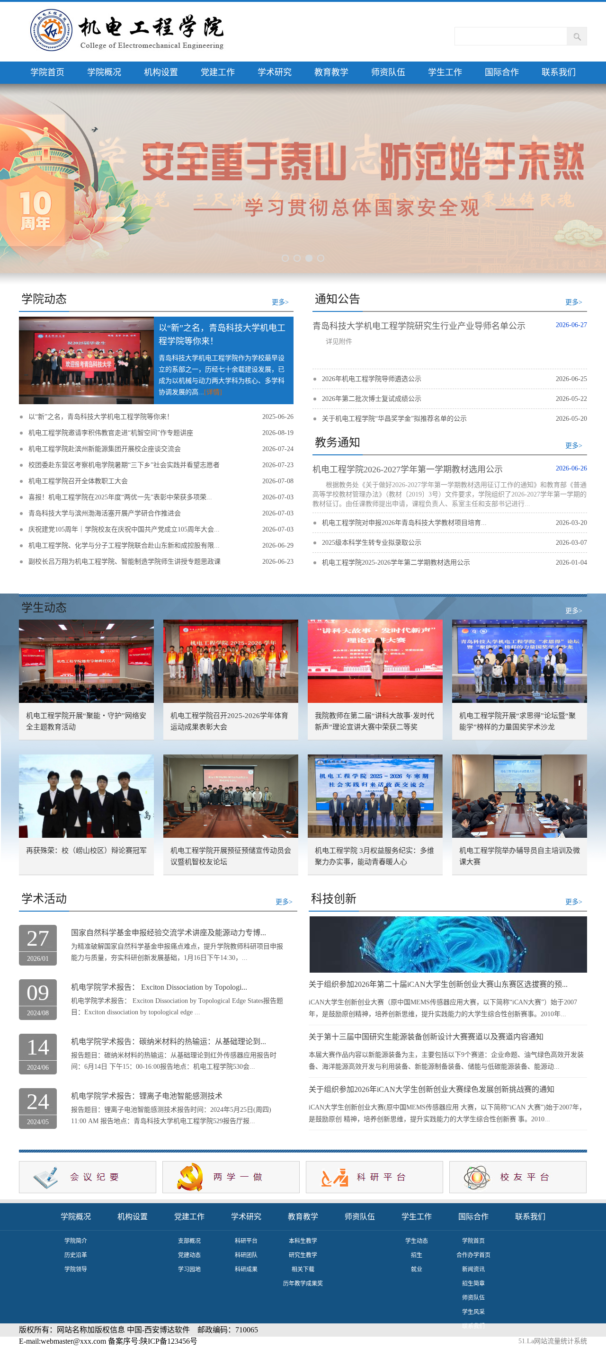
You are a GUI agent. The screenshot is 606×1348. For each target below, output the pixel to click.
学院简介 (75, 1241)
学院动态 (44, 299)
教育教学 (331, 72)
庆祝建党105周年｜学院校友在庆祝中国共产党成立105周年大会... (124, 529)
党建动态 (189, 1255)
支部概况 (189, 1241)
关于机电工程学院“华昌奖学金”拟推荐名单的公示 (394, 418)
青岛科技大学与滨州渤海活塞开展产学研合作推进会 (104, 513)
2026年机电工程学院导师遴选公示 (371, 378)
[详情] (213, 392)
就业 (416, 1269)
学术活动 (44, 899)
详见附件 (339, 341)
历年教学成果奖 (303, 1283)
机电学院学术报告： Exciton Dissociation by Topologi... (159, 987)
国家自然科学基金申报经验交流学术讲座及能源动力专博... (168, 933)
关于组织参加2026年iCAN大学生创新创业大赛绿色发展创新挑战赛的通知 (431, 1089)
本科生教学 (303, 1241)
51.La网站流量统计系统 (552, 1341)
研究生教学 (303, 1255)
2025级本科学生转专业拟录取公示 (371, 542)
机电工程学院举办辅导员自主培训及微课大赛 (519, 856)
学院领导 (75, 1269)
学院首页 (47, 72)
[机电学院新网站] (130, 32)
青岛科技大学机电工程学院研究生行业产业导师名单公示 (419, 326)
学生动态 (44, 608)
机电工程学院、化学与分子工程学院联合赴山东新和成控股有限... (124, 545)
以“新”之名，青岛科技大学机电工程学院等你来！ (100, 416)
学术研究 (275, 72)
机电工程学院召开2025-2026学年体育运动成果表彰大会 (229, 721)
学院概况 (104, 72)
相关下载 (303, 1269)
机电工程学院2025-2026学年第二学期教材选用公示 (396, 562)
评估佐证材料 (473, 1340)
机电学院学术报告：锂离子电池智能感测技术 (147, 1096)
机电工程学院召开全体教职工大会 (78, 481)
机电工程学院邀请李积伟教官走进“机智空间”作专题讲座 (110, 432)
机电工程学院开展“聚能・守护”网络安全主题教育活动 (86, 721)
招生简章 (473, 1283)
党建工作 (218, 72)
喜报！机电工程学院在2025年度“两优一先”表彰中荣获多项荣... (120, 497)
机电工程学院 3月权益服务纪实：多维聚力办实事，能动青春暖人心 (374, 856)
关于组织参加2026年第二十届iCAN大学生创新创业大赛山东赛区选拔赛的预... (438, 984)
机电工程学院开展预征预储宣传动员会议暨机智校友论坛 (230, 856)
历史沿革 (75, 1255)
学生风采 (473, 1312)
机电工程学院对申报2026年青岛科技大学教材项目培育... (404, 522)
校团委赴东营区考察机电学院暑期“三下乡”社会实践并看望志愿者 (124, 465)
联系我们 (559, 72)
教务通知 (337, 442)
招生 (416, 1255)
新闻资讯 (473, 1269)
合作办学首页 (473, 1255)
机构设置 (161, 72)
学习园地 (189, 1269)
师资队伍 (388, 72)
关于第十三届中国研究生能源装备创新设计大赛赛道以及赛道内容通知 (426, 1037)
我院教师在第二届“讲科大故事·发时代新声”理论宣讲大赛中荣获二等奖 (374, 721)
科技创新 (333, 899)
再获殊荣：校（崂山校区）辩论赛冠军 (86, 850)
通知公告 (337, 299)
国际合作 (502, 72)
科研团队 (246, 1255)
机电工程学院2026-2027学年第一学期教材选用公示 (407, 469)
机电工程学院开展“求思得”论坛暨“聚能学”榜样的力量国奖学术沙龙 (517, 721)
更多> (280, 302)
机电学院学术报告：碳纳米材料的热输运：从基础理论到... (168, 1042)
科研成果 (246, 1269)
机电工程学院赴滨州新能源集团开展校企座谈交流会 (104, 448)
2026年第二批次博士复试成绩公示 (371, 398)
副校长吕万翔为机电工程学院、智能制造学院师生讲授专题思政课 (124, 561)
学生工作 (445, 72)
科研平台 (246, 1241)
